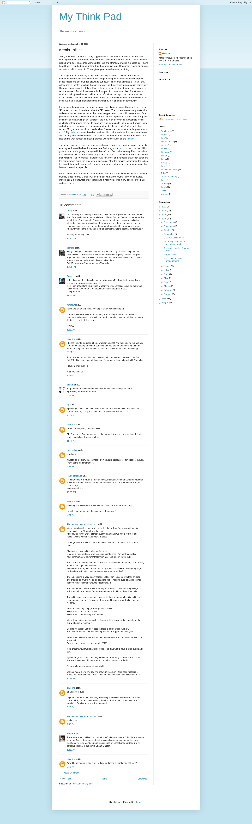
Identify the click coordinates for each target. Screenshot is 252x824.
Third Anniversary (169, 176)
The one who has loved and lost (82, 524)
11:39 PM (71, 295)
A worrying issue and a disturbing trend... (174, 242)
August (167, 266)
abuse (164, 135)
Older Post (142, 779)
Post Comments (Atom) (82, 784)
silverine (71, 339)
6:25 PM (71, 707)
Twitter (164, 190)
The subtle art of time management (173, 259)
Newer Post (65, 779)
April (166, 282)
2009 (164, 214)
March (167, 286)
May (166, 278)
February (168, 290)
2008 (164, 219)
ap (68, 404)
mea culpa (72, 450)
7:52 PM (71, 724)
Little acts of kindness (174, 238)
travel (163, 180)
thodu (121, 148)
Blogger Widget (181, 119)
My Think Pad (90, 16)
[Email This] (98, 195)
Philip (69, 211)
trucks (164, 187)
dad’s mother (76, 132)
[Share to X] (104, 195)
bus (163, 138)
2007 (164, 299)
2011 (164, 207)
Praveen (71, 276)
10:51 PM (71, 267)
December (169, 222)
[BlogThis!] (101, 195)
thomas (70, 248)
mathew (71, 305)
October (168, 230)
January (168, 294)
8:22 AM (70, 375)
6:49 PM (71, 395)
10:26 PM (71, 238)
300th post (166, 131)
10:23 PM (71, 492)
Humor (164, 156)
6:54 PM (71, 466)
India (163, 159)
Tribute (164, 183)
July (166, 270)
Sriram (70, 385)
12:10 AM (71, 330)
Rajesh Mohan (74, 476)
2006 (164, 303)
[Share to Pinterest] (111, 195)
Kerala (164, 163)
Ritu (163, 173)
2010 (164, 211)
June (166, 274)
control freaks (167, 142)
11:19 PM (71, 441)
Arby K (70, 733)
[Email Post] (92, 195)
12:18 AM (71, 750)
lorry (163, 166)
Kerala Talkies (170, 254)
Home (104, 779)
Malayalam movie (169, 169)
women (164, 194)
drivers (164, 145)
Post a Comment (71, 773)
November (169, 226)
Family (164, 149)
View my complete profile (170, 65)
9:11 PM (70, 415)
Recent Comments (168, 119)
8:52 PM (71, 767)
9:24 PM (71, 515)
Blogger (138, 802)
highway (165, 152)
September (169, 234)
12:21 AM (71, 678)
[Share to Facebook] (107, 195)
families (131, 138)
